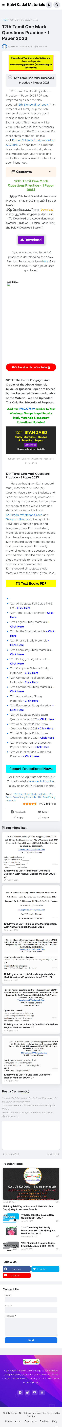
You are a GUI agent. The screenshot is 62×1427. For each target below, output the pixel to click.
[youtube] (35, 1392)
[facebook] (20, 1392)
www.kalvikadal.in (41, 781)
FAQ (54, 1421)
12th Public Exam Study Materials (29, 796)
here (45, 261)
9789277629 (27, 409)
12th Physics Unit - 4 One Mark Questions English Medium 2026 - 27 (27, 1076)
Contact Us (30, 1421)
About (18, 1421)
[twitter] (27, 1392)
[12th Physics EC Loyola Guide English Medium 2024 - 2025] (11, 1246)
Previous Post (12, 1154)
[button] (4, 4)
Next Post (52, 1154)
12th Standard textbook (33, 104)
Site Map (44, 1421)
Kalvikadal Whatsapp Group (24, 515)
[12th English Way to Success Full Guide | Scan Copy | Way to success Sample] (31, 1184)
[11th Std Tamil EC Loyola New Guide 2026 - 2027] (11, 1218)
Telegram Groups (17, 519)
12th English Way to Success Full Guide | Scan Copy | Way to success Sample (28, 1208)
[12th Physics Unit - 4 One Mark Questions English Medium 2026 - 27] (31, 1054)
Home (5, 20)
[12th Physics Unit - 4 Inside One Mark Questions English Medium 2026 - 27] (31, 1004)
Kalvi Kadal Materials (26, 4)
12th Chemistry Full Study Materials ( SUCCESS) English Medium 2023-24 (38, 1230)
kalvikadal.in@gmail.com (22, 64)
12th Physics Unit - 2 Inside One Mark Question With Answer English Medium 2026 (30, 925)
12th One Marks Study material (24, 20)
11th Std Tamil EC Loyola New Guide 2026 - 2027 (37, 1216)
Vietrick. (31, 1416)
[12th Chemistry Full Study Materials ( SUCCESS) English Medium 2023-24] (11, 1230)
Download (33, 240)
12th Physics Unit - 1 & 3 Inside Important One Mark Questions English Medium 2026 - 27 (29, 976)
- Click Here (23, 608)
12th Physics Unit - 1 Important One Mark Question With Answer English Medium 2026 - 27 (30, 873)
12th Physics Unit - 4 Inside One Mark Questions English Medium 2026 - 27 (31, 1026)
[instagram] (42, 1392)
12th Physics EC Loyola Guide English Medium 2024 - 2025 (38, 1244)
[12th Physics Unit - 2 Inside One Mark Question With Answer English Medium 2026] (31, 904)
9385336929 (31, 67)
